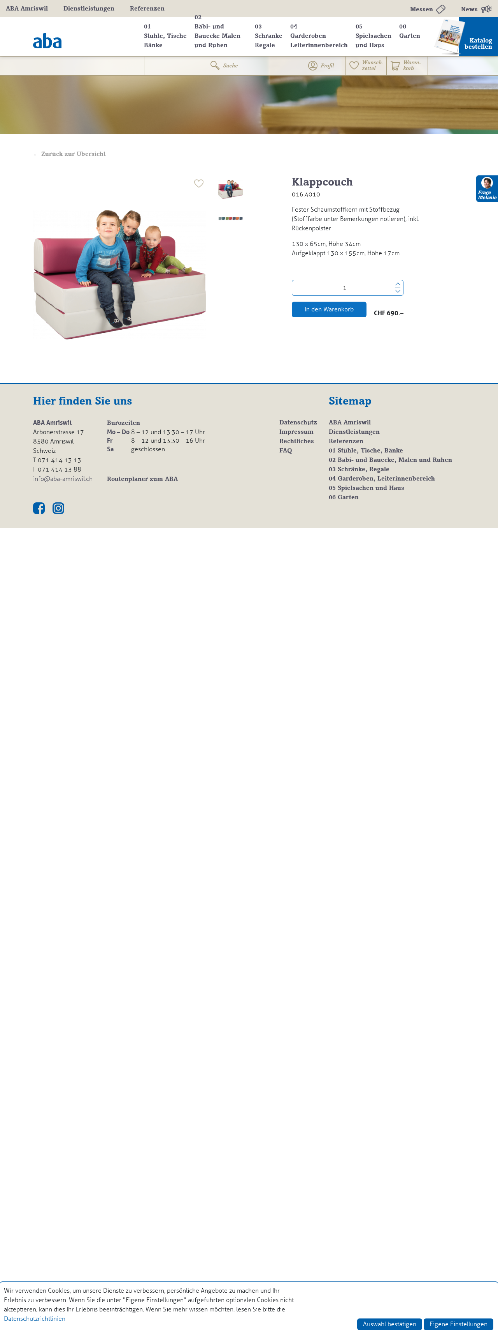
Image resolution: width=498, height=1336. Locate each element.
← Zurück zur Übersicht (69, 154)
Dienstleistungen (88, 9)
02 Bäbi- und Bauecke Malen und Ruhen (217, 31)
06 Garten (409, 31)
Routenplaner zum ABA (142, 479)
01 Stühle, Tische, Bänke (366, 451)
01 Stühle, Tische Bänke (165, 36)
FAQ (285, 451)
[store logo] (82, 36)
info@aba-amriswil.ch (63, 478)
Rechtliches (296, 441)
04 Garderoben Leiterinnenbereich (319, 36)
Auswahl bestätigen (389, 1324)
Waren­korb (412, 66)
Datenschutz (298, 423)
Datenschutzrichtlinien (34, 1318)
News (469, 10)
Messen (421, 10)
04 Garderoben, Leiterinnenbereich (382, 479)
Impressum (296, 432)
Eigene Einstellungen (458, 1324)
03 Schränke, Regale (359, 470)
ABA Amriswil (27, 9)
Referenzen (147, 9)
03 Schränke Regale (268, 36)
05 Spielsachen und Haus (373, 36)
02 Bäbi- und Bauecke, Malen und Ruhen (390, 460)
